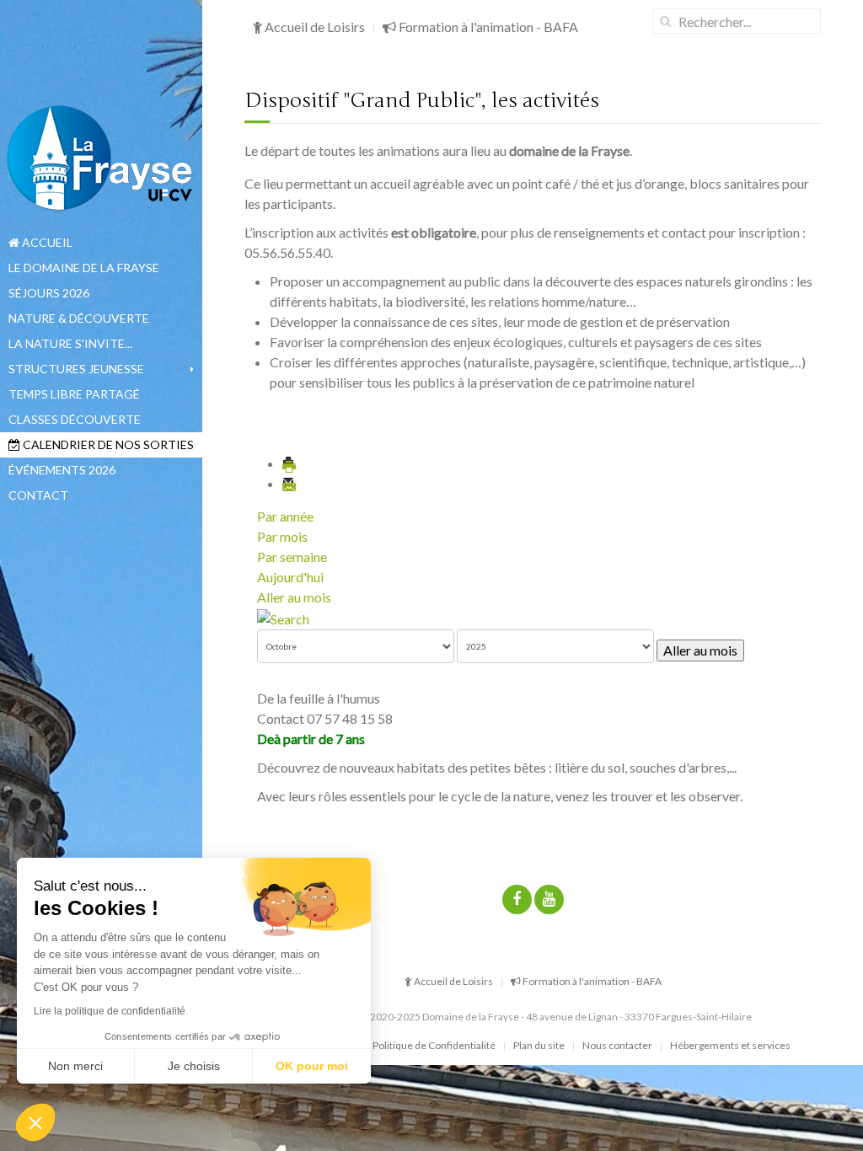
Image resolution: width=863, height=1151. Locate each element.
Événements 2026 (61, 470)
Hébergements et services (730, 1045)
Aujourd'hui (290, 577)
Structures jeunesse (76, 368)
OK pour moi (312, 1066)
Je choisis (194, 1066)
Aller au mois (294, 597)
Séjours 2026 (48, 293)
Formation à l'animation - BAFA (487, 27)
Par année (285, 516)
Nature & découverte (78, 318)
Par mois (282, 536)
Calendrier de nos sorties (107, 444)
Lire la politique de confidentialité (109, 1011)
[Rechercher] (283, 617)
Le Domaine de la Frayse (83, 267)
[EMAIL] (289, 483)
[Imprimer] (289, 463)
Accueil (45, 242)
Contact (38, 495)
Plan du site (539, 1045)
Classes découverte (74, 419)
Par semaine (292, 557)
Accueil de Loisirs (313, 27)
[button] (35, 1122)
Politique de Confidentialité (434, 1045)
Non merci (75, 1066)
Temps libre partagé (74, 394)
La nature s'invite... (70, 343)
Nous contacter (617, 1045)
